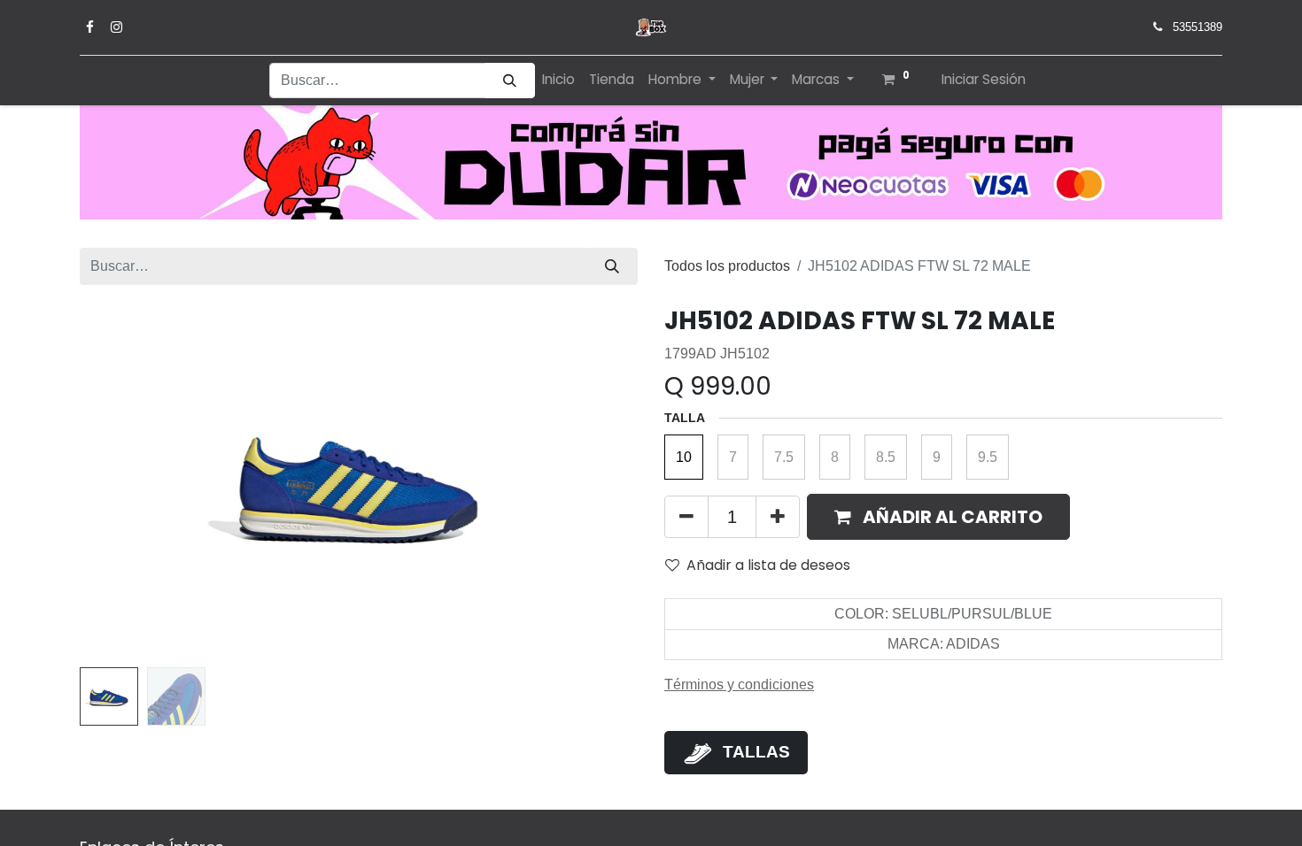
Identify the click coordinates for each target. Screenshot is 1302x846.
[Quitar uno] (686, 517)
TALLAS (756, 751)
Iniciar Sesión (984, 79)
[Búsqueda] (509, 81)
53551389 (1197, 27)
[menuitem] (558, 80)
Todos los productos (727, 265)
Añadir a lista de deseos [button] (768, 565)
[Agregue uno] (778, 517)
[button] (122, 483)
